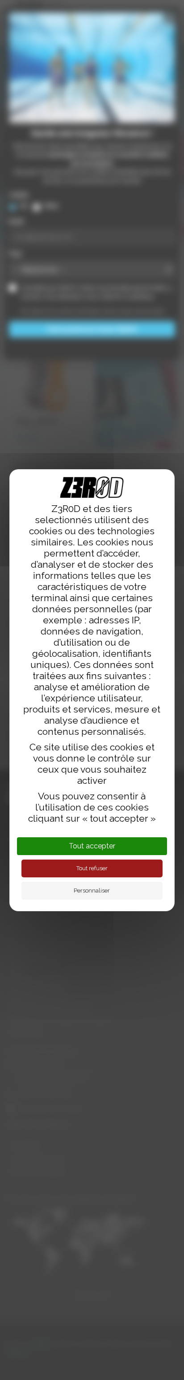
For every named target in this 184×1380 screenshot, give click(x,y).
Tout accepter (92, 846)
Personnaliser (92, 890)
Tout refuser (92, 868)
